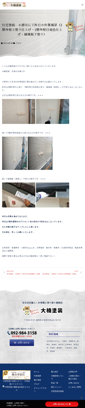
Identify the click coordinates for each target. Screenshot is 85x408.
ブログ (18, 43)
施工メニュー (56, 387)
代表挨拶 (37, 376)
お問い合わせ (73, 383)
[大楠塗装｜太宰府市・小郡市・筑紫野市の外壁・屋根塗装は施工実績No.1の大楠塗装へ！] (14, 4)
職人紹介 (54, 372)
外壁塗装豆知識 (57, 391)
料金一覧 (54, 383)
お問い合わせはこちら (61, 404)
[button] (22, 342)
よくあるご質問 (74, 387)
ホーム (36, 372)
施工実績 (37, 380)
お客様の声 (72, 372)
